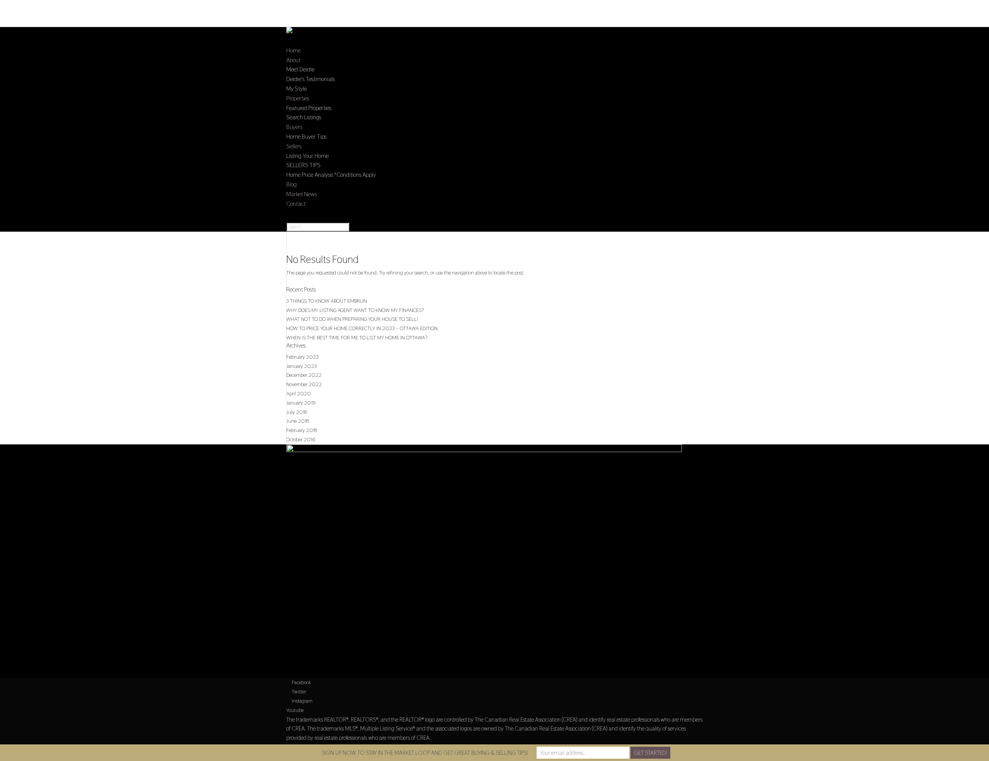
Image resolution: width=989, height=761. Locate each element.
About (293, 60)
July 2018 (296, 411)
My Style (296, 89)
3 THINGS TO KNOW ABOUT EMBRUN (326, 300)
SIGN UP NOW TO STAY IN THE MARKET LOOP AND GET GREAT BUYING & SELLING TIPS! (425, 752)
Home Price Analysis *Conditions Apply (331, 175)
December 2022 (303, 374)
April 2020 (298, 393)
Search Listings (303, 117)
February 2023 (302, 356)
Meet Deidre (300, 69)
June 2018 (297, 420)
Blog (291, 184)
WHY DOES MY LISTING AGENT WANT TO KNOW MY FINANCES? (355, 310)
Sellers (293, 146)
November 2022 (304, 384)
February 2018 (301, 430)
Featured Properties (308, 108)
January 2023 (301, 366)
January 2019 (301, 402)
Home (293, 50)
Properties (297, 98)
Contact (296, 204)
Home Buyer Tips (306, 136)
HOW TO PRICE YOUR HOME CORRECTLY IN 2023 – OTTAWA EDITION (362, 328)
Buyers (294, 127)
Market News (301, 194)
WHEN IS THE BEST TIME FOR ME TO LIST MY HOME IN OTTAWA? (356, 337)
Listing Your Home (307, 156)
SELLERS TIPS (303, 165)
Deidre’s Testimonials (310, 79)
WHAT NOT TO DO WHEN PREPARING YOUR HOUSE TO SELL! (352, 318)
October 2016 (300, 439)
